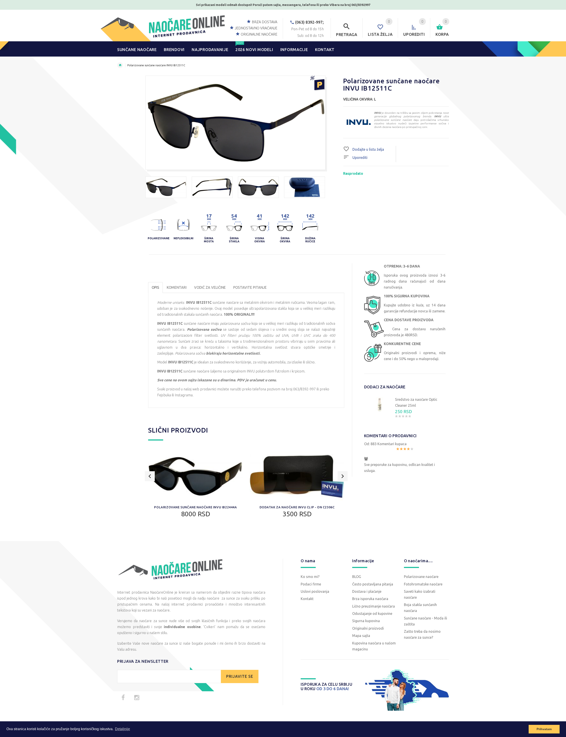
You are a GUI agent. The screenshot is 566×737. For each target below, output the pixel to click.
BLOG (356, 577)
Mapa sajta (361, 636)
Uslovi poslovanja (315, 591)
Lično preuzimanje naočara (373, 606)
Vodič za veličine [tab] (210, 287)
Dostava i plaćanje (366, 591)
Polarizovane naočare (421, 577)
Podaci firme (311, 584)
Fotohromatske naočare (423, 584)
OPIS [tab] (155, 287)
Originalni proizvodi (368, 628)
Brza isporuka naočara (370, 599)
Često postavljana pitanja (372, 584)
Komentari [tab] (177, 287)
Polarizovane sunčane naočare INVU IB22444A (195, 507)
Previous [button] (150, 476)
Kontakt (307, 599)
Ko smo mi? (310, 577)
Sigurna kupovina (366, 621)
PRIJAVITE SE (239, 676)
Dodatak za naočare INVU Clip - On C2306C (297, 507)
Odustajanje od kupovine (372, 613)
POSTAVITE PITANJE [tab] (250, 287)
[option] (165, 187)
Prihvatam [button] (544, 729)
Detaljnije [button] (122, 729)
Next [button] (343, 476)
